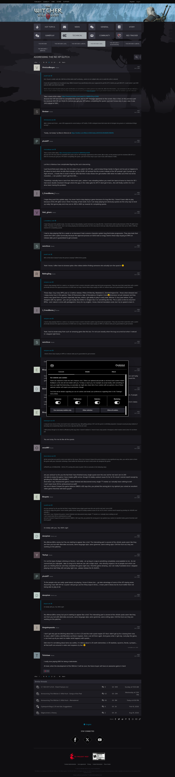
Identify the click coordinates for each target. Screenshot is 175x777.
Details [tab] (87, 372)
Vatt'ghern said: (48, 282)
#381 (137, 67)
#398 (137, 595)
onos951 (45, 448)
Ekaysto (45, 370)
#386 (137, 246)
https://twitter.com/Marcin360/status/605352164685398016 (92, 133)
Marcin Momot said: (49, 456)
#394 (137, 496)
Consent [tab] (61, 372)
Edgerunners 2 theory (49, 713)
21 (51, 62)
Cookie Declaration (97, 764)
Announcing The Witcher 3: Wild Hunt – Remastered (59, 700)
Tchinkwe (46, 655)
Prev (36, 62)
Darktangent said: (48, 420)
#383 (137, 141)
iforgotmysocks (48, 627)
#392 (137, 412)
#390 (137, 369)
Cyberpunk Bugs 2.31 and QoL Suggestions (56, 707)
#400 (137, 655)
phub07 (45, 141)
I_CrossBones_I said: (49, 220)
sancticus (46, 246)
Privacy (89, 764)
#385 (137, 212)
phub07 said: (47, 76)
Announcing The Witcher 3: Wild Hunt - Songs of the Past (61, 694)
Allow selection (87, 410)
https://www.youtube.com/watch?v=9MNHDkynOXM (80, 96)
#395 (137, 536)
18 (43, 62)
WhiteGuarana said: (49, 120)
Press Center (107, 764)
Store (59, 1)
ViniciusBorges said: (49, 149)
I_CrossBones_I (48, 193)
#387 (137, 273)
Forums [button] (37, 2)
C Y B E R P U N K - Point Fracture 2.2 (54, 687)
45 (59, 62)
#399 (137, 627)
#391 (137, 388)
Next (63, 62)
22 (54, 62)
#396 (137, 555)
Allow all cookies (112, 410)
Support (66, 1)
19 (46, 62)
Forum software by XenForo (87, 775)
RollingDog (46, 274)
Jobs (53, 1)
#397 (137, 576)
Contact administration (70, 764)
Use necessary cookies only (62, 410)
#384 (137, 193)
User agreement (82, 764)
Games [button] (45, 2)
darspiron (46, 536)
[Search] (136, 57)
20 (49, 62)
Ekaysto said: (47, 603)
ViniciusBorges (48, 67)
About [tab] (114, 372)
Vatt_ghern (47, 212)
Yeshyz (45, 555)
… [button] (41, 62)
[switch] (77, 402)
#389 (137, 342)
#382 (137, 111)
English (88, 724)
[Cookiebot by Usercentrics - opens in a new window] (117, 365)
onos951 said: (47, 505)
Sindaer (45, 111)
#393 (137, 447)
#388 (137, 310)
